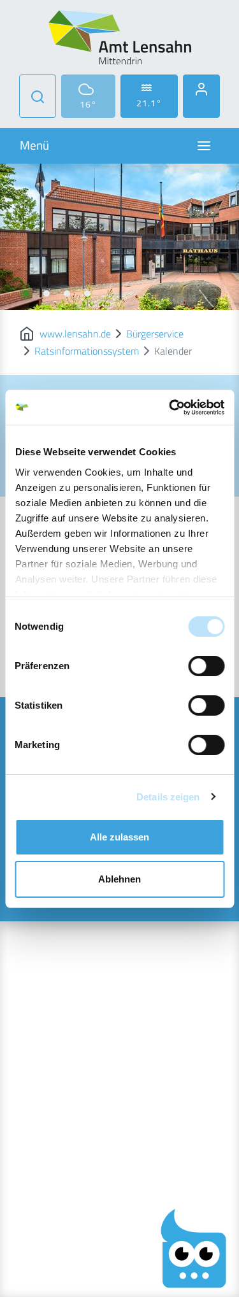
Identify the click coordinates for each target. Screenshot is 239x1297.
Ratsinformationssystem (86, 350)
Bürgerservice (155, 333)
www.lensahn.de (75, 333)
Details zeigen (167, 796)
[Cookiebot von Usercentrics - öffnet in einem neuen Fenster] (170, 407)
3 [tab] (67, 293)
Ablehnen (119, 879)
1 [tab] (26, 293)
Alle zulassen (119, 837)
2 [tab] (46, 293)
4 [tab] (87, 293)
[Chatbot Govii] (194, 1249)
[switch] (206, 666)
